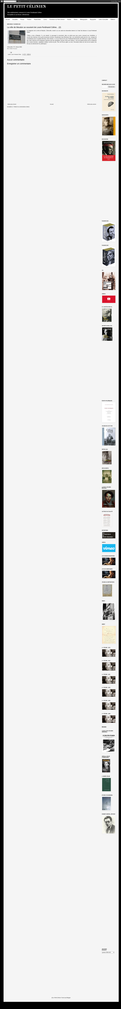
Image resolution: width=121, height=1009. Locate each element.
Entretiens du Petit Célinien (57, 19)
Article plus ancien (91, 104)
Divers (75, 19)
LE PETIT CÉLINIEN (26, 7)
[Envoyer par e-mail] (23, 54)
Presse (22, 19)
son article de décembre (64, 30)
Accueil (8, 19)
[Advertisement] (109, 50)
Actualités (15, 19)
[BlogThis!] (25, 54)
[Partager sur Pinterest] (30, 54)
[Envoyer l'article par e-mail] (11, 52)
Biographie (93, 19)
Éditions (113, 19)
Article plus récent (12, 104)
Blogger (68, 997)
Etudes (69, 19)
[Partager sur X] (26, 54)
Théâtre (29, 19)
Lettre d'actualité (103, 19)
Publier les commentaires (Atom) (21, 106)
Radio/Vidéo (37, 19)
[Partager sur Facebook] (28, 54)
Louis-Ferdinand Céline (16, 54)
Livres (45, 19)
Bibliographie (83, 19)
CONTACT (104, 80)
